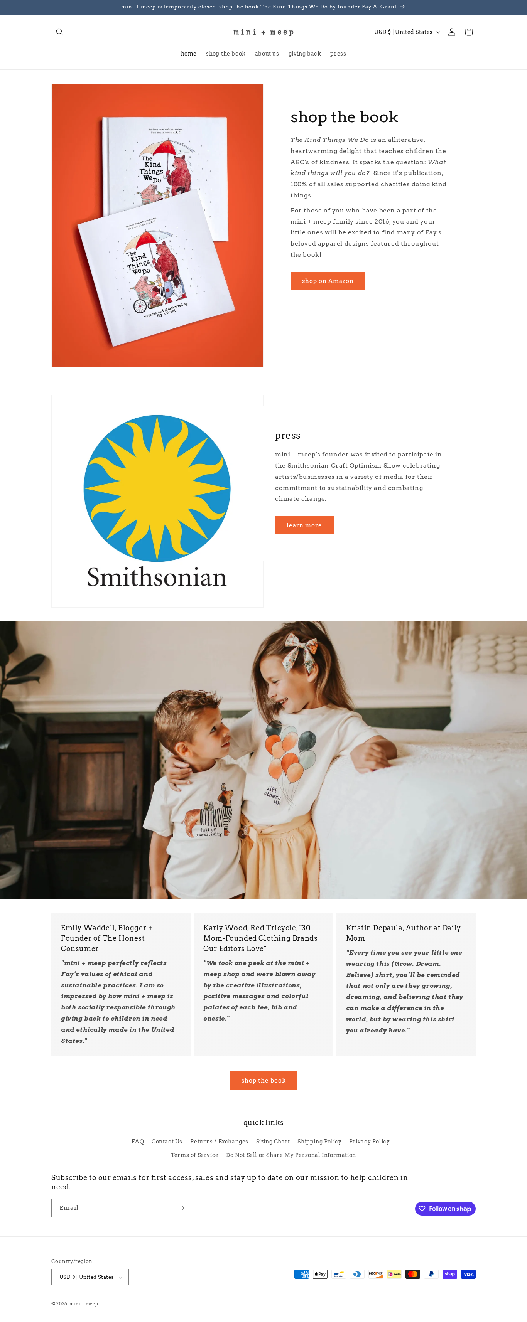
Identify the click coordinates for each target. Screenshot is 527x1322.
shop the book (264, 1080)
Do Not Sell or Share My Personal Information (291, 1155)
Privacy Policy (369, 1141)
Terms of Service (195, 1155)
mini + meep (83, 1304)
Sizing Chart (273, 1141)
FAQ (138, 1141)
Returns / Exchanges (219, 1141)
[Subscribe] (181, 1208)
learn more (304, 525)
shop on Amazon (328, 281)
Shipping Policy (319, 1141)
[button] (59, 32)
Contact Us (167, 1141)
